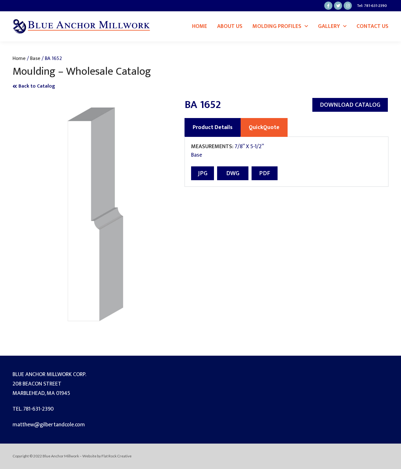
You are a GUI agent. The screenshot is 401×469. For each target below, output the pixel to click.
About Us (229, 26)
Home (199, 26)
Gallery (329, 26)
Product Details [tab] (212, 127)
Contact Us (372, 26)
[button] (350, 105)
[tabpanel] (286, 162)
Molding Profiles (277, 26)
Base (35, 58)
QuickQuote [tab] (264, 127)
